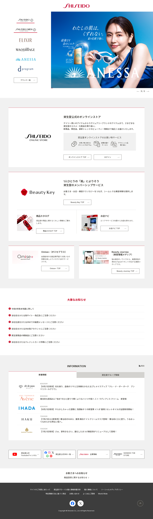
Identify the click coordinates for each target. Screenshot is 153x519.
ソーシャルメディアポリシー (112, 490)
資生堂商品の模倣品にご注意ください (27, 335)
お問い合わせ (74, 494)
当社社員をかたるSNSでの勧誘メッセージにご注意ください (37, 322)
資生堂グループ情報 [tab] (110, 375)
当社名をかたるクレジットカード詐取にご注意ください (35, 342)
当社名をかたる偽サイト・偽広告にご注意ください (33, 315)
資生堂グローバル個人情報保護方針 (67, 490)
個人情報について (91, 490)
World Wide (103, 494)
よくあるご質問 (89, 494)
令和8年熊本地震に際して (22, 309)
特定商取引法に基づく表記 (56, 494)
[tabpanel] (76, 409)
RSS (142, 366)
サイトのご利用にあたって (40, 490)
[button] (138, 91)
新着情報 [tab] (42, 375)
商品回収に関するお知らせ (75, 477)
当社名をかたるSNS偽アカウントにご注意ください (33, 329)
